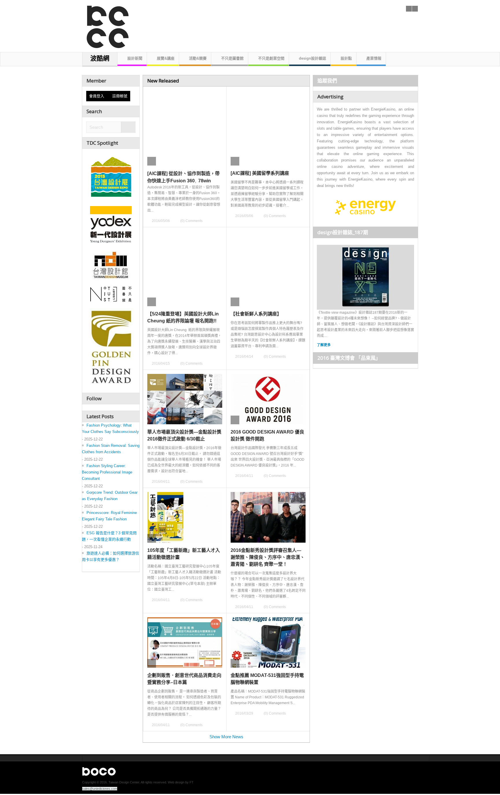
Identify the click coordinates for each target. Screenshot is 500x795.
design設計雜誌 (312, 58)
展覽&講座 (165, 58)
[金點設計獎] (110, 348)
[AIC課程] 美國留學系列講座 (260, 173)
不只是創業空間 (271, 58)
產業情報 (373, 58)
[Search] (128, 127)
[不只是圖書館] (111, 294)
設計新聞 (134, 58)
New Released (163, 80)
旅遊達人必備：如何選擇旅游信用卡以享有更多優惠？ (110, 556)
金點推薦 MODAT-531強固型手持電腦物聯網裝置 (267, 679)
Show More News (226, 736)
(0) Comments (191, 221)
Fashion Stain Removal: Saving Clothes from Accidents (110, 448)
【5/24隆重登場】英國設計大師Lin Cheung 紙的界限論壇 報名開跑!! (183, 317)
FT (192, 782)
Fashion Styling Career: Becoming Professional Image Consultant (107, 472)
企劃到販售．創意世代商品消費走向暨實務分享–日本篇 (184, 679)
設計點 (346, 58)
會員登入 (97, 96)
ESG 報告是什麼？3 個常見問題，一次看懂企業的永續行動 (109, 536)
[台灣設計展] (111, 175)
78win (204, 180)
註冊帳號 (119, 96)
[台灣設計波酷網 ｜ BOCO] (104, 24)
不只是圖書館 (232, 58)
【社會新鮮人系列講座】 (256, 313)
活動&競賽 (198, 58)
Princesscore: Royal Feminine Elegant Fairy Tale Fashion (109, 516)
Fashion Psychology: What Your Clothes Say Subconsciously (110, 428)
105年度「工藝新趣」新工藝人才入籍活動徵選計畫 (183, 554)
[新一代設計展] (111, 224)
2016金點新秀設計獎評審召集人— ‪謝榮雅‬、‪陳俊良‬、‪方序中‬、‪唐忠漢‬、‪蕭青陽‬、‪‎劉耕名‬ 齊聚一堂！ (268, 557)
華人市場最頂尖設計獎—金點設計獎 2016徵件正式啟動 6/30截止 (184, 435)
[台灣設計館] (111, 265)
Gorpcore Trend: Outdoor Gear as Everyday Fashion (109, 495)
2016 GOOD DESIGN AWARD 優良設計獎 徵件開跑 (267, 435)
